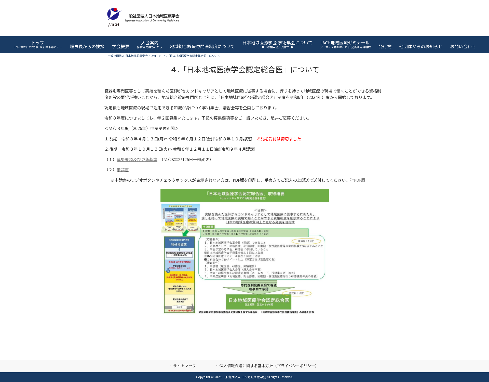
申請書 (123, 169)
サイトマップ (184, 366)
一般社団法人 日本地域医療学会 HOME (132, 56)
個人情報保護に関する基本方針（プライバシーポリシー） (269, 366)
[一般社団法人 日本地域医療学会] (143, 30)
